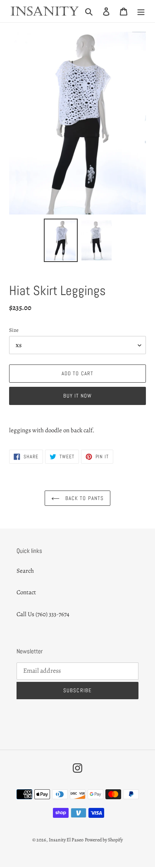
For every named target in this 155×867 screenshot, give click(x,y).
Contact (26, 592)
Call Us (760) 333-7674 (43, 614)
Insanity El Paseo (66, 839)
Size (14, 329)
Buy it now (77, 395)
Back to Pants (84, 498)
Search (25, 571)
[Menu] (141, 11)
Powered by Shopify (104, 839)
